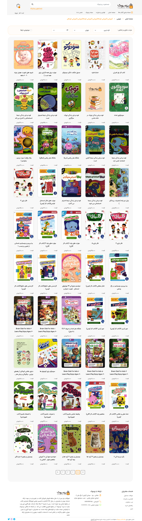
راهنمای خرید (129, 505)
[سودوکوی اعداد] (119, 119)
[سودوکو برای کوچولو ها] (47, 376)
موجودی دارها (25, 30)
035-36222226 (85, 505)
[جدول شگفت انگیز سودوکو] (71, 77)
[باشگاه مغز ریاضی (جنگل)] (47, 162)
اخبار (131, 509)
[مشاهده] (124, 60)
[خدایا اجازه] (95, 77)
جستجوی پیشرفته (36, 8)
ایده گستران (93, 519)
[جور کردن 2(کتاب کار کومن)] (119, 333)
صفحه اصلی (129, 19)
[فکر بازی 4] (119, 248)
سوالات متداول (128, 495)
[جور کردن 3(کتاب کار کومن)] (95, 333)
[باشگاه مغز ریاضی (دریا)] (71, 162)
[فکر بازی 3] (23, 205)
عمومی (119, 19)
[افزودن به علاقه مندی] (119, 60)
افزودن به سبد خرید (119, 56)
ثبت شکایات (129, 502)
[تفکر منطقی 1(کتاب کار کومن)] (95, 290)
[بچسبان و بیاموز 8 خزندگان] (23, 461)
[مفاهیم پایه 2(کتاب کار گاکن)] (95, 418)
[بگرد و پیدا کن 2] (119, 461)
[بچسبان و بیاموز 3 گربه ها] (95, 461)
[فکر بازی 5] (95, 248)
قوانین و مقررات (128, 499)
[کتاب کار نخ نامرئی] (119, 77)
